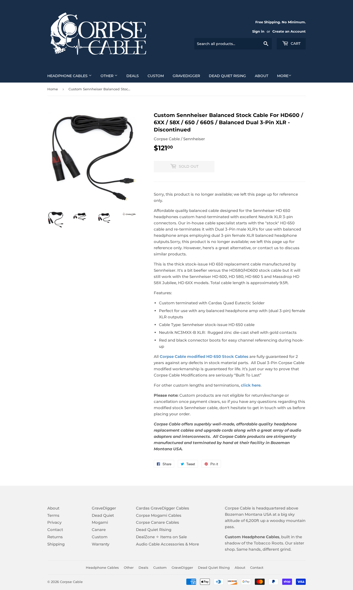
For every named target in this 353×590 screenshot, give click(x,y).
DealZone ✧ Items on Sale (161, 536)
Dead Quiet (103, 515)
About (261, 75)
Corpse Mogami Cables (158, 515)
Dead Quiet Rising (227, 75)
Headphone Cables (68, 75)
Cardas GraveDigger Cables (162, 508)
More (282, 75)
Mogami (100, 522)
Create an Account (289, 31)
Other (107, 75)
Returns (55, 536)
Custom (156, 75)
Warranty (100, 544)
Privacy (54, 522)
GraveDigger (186, 75)
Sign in (258, 31)
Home (52, 89)
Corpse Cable (71, 582)
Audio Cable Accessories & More (167, 544)
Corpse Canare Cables (157, 522)
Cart (295, 43)
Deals (132, 75)
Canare (99, 529)
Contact (55, 529)
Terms (53, 515)
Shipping (56, 544)
